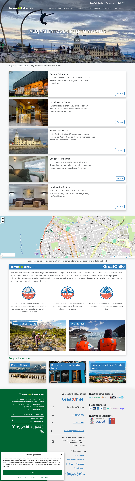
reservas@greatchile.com (74, 431)
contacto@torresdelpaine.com (31, 414)
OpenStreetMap (129, 257)
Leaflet (114, 257)
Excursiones (107, 8)
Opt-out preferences (23, 477)
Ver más (120, 94)
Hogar (11, 65)
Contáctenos (79, 468)
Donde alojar (81, 8)
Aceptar (33, 472)
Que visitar (68, 8)
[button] (61, 455)
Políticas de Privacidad (36, 477)
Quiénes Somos (78, 455)
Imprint (46, 477)
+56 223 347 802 (78, 415)
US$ (124, 3)
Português (110, 3)
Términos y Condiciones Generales (70, 460)
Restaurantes (94, 8)
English (101, 3)
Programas (119, 8)
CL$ (119, 3)
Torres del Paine (54, 8)
